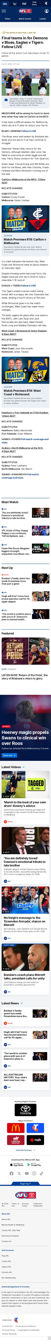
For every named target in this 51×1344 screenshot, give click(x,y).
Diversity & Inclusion (10, 1236)
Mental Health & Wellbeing (13, 1225)
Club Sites (34, 3)
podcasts (12, 669)
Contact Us (6, 1241)
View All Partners (24, 1150)
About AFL (6, 1219)
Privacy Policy (25, 1205)
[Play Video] (25, 219)
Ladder (43, 19)
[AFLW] (15, 4)
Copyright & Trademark (28, 1330)
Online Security (9, 1334)
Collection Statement (38, 1205)
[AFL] (5, 4)
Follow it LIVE (28, 131)
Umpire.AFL (6, 1267)
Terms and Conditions (25, 1326)
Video (7, 19)
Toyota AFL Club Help (11, 1230)
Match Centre (25, 19)
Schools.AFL (7, 1272)
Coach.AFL (6, 1261)
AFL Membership (9, 1278)
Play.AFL (5, 1256)
